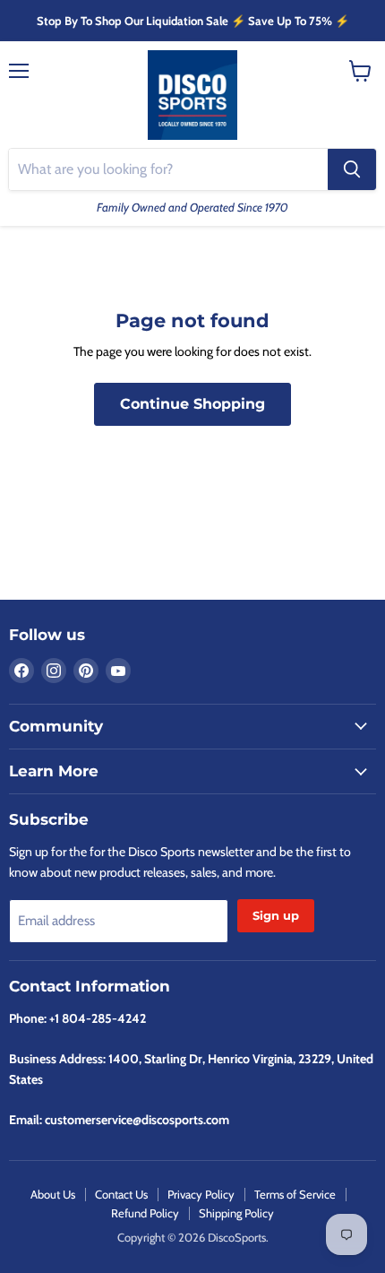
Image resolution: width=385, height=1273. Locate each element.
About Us (52, 1194)
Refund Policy (145, 1213)
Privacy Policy (201, 1194)
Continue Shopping (192, 403)
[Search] (352, 169)
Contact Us (121, 1194)
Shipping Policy (236, 1213)
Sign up (275, 915)
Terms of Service (295, 1194)
